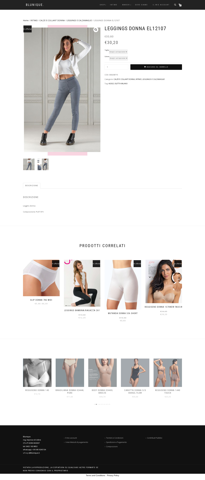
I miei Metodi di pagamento (76, 442)
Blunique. (35, 5)
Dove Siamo (141, 5)
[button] (95, 29)
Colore (107, 56)
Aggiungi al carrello (157, 67)
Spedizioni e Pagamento (116, 442)
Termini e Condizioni (114, 438)
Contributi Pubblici (154, 438)
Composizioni (112, 446)
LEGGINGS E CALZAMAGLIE (79, 20)
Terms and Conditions (95, 475)
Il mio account (161, 5)
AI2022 (111, 83)
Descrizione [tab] (31, 185)
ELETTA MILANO (121, 83)
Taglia (107, 50)
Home (26, 20)
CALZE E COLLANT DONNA (52, 20)
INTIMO (113, 5)
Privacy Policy (113, 475)
